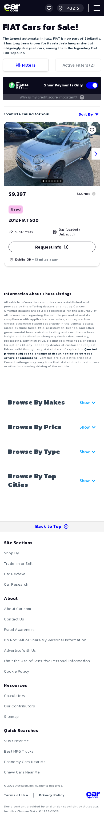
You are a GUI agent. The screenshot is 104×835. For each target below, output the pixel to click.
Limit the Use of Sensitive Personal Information (47, 661)
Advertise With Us (20, 650)
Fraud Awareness (19, 629)
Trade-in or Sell (18, 563)
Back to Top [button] (48, 526)
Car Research (16, 584)
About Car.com (17, 609)
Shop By (11, 553)
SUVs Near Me (16, 741)
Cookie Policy (16, 671)
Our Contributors (19, 706)
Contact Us (14, 619)
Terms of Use (16, 795)
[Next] (95, 154)
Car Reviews (15, 574)
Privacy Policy (52, 795)
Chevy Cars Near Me (22, 772)
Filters (28, 65)
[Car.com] (12, 8)
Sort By (86, 114)
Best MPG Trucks (19, 751)
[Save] (92, 129)
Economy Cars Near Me (25, 762)
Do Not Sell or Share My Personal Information (45, 640)
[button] (49, 8)
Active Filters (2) (78, 65)
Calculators (14, 696)
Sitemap (11, 716)
